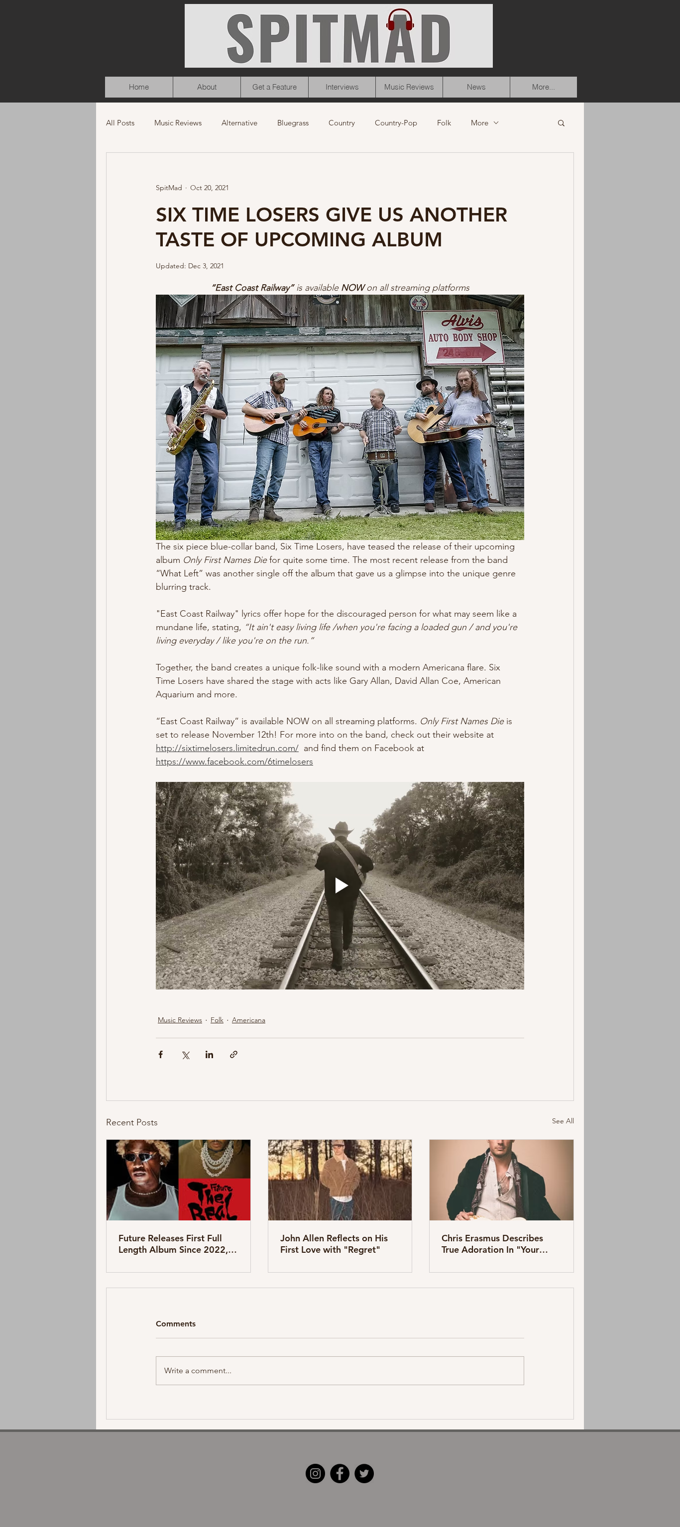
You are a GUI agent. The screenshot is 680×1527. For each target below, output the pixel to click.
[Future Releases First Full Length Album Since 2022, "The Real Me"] (178, 1180)
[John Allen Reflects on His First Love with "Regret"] (340, 1180)
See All (563, 1120)
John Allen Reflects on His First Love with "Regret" (334, 1243)
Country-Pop (396, 122)
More (479, 122)
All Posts (120, 122)
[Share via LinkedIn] (209, 1054)
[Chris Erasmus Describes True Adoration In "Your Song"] (501, 1180)
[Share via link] (233, 1054)
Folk (444, 122)
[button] (561, 122)
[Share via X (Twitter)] (185, 1054)
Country (342, 122)
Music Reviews (178, 122)
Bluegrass (293, 122)
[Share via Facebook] (160, 1054)
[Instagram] (315, 1473)
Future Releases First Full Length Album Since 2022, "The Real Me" (173, 1243)
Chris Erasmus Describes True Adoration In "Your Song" (492, 1243)
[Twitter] (364, 1473)
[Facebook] (339, 1473)
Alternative (239, 122)
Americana (248, 1019)
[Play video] (340, 885)
